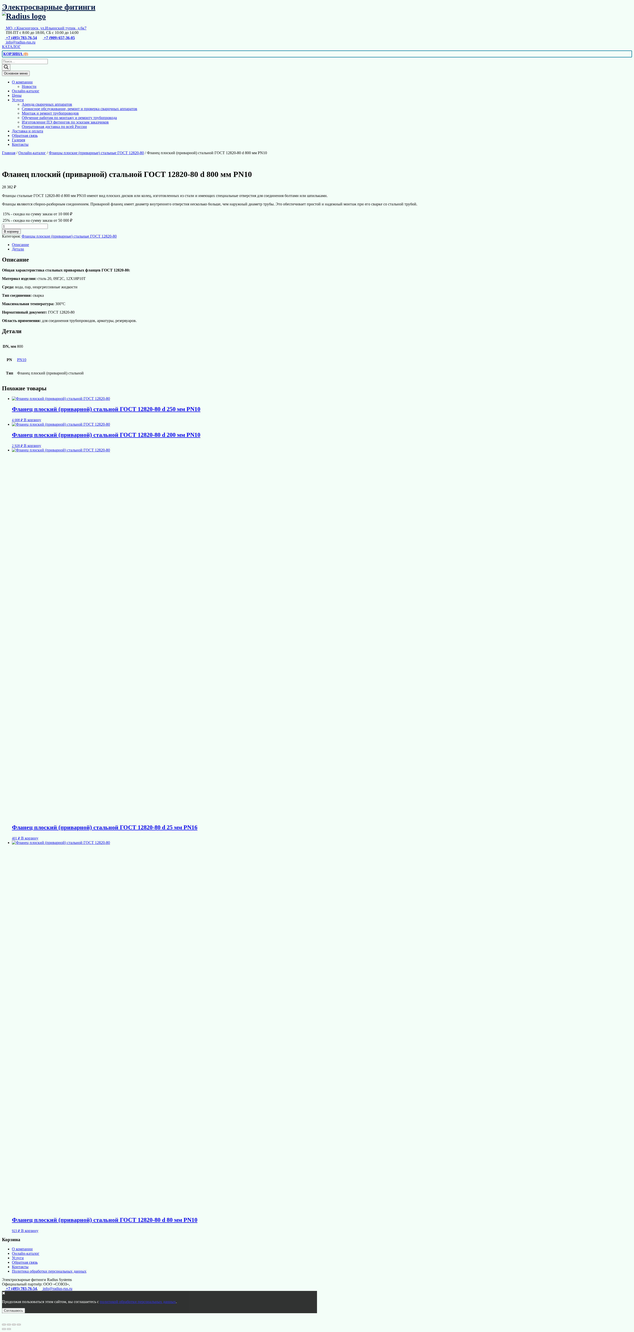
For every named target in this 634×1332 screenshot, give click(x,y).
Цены (17, 95)
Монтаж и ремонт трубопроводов (50, 113)
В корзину (11, 231)
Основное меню (16, 73)
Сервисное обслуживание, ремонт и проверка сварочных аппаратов (79, 109)
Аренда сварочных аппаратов (47, 104)
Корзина (15, 54)
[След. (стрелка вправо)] (9, 1329)
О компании (22, 82)
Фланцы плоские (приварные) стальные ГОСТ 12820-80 (96, 153)
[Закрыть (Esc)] (19, 1324)
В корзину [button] (32, 420)
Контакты (20, 144)
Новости (29, 86)
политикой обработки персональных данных (138, 1302)
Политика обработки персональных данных (49, 1271)
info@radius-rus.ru (20, 42)
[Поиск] (6, 67)
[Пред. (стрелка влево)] (4, 1329)
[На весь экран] (9, 1324)
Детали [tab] (18, 249)
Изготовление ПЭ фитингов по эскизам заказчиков (65, 122)
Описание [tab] (20, 245)
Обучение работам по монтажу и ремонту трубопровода (69, 118)
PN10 (21, 360)
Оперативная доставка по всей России (54, 126)
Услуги (18, 100)
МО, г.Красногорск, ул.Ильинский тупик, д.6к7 (45, 28)
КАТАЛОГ (11, 47)
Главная (8, 153)
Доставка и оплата (27, 131)
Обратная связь (25, 135)
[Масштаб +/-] (4, 1324)
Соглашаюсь (13, 1310)
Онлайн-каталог (25, 91)
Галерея (18, 140)
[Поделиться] (14, 1324)
